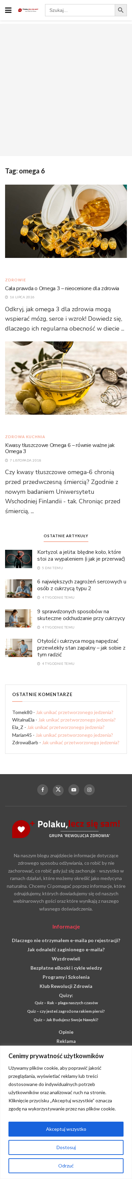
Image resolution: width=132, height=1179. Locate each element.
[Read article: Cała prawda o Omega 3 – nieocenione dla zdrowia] (66, 227)
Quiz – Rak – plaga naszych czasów (66, 1002)
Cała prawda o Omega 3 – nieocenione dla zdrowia (62, 288)
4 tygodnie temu (58, 597)
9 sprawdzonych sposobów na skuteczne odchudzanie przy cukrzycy (81, 615)
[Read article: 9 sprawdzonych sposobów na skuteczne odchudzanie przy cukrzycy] (18, 618)
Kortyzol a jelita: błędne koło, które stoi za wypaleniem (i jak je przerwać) (81, 555)
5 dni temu (52, 568)
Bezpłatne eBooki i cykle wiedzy (66, 968)
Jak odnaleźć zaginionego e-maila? (66, 949)
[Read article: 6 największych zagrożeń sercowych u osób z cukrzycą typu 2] (18, 588)
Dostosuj (66, 1147)
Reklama (66, 1041)
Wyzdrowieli (66, 958)
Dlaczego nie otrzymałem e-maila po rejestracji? (66, 940)
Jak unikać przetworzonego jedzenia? (74, 712)
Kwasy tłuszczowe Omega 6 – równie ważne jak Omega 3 (59, 448)
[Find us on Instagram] (89, 789)
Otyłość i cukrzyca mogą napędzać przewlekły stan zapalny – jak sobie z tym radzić (81, 647)
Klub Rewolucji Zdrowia (66, 986)
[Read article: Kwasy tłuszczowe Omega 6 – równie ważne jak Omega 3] (66, 384)
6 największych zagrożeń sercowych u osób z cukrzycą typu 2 (81, 585)
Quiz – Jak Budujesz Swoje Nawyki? (66, 1019)
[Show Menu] (8, 10)
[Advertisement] (66, 90)
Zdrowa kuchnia (25, 436)
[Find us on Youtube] (73, 789)
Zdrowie (15, 280)
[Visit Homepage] (28, 10)
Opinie (66, 1032)
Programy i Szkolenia (66, 977)
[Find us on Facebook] (42, 789)
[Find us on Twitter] (58, 790)
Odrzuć (66, 1165)
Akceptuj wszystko (66, 1129)
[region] (66, 1112)
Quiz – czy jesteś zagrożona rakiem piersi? (66, 1011)
